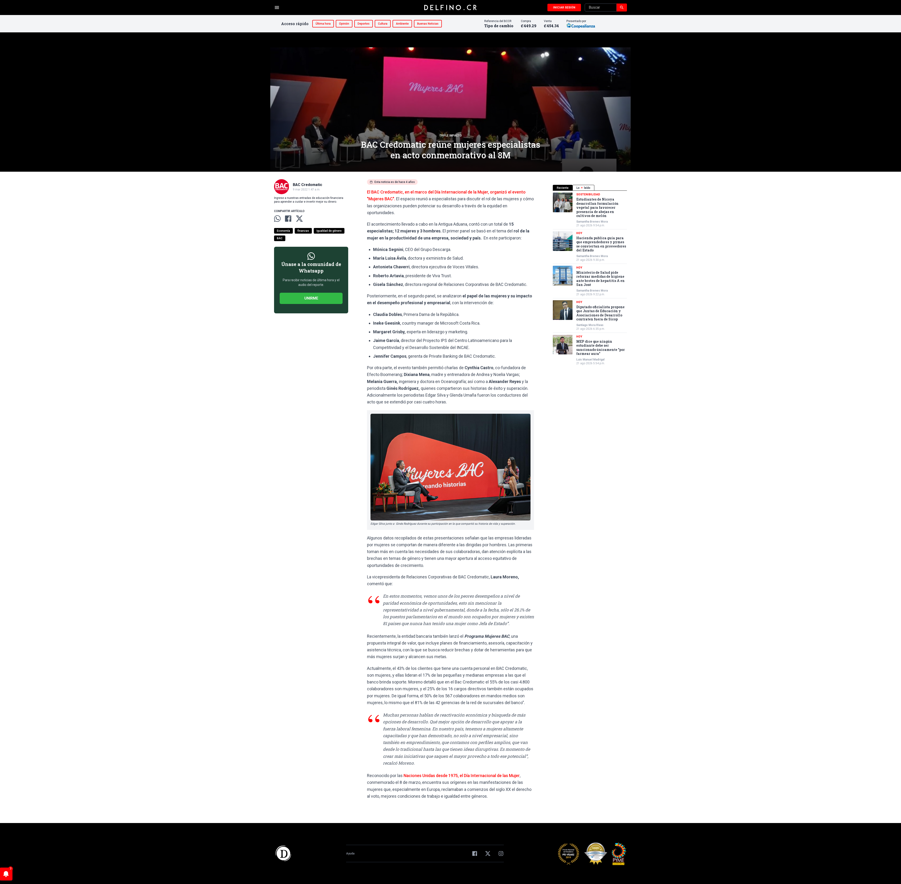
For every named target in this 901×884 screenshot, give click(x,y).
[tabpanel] (590, 279)
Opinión (344, 23)
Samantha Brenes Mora (592, 221)
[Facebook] (474, 853)
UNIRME (311, 298)
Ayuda (350, 853)
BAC (280, 238)
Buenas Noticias (428, 23)
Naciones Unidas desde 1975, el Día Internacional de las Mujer (461, 775)
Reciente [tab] (563, 188)
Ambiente (402, 23)
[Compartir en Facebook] (288, 218)
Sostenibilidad (588, 194)
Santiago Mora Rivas (589, 325)
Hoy (579, 233)
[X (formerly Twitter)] (488, 853)
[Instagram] (501, 853)
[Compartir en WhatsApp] (277, 218)
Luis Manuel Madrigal (590, 359)
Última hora (323, 23)
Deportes (364, 23)
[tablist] (590, 188)
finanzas (303, 230)
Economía (283, 230)
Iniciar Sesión (564, 7)
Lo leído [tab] (583, 188)
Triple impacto (450, 135)
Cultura (382, 23)
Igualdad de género (329, 230)
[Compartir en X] (299, 218)
